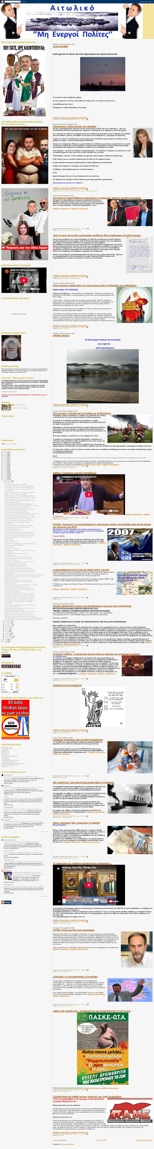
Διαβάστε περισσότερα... (61, 118)
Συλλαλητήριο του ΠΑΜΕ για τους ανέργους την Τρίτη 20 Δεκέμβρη (87, 1096)
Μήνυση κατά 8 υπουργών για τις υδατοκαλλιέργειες (19, 581)
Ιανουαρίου (8, 638)
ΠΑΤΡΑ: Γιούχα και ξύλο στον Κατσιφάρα (73, 930)
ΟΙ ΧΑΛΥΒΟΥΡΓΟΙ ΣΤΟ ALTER (13, 530)
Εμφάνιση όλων (44, 831)
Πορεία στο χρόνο (79, 190)
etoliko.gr (4, 754)
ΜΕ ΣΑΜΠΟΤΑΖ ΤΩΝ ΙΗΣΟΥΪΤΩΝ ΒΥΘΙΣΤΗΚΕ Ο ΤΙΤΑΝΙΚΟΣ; (84, 782)
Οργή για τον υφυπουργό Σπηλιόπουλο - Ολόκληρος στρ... (21, 616)
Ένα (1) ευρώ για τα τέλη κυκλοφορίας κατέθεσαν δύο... (20, 487)
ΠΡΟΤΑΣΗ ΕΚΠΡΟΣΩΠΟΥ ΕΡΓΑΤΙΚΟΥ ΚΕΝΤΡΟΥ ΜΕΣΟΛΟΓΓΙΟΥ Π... (24, 618)
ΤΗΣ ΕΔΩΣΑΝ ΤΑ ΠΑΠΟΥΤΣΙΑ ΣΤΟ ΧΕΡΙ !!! (17, 553)
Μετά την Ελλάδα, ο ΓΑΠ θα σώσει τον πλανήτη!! (18, 580)
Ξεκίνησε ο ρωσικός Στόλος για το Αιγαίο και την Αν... (19, 613)
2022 (5, 459)
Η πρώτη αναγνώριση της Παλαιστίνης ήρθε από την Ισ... (20, 535)
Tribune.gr (7, 786)
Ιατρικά (59, 777)
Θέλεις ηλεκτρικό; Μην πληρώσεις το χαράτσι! (76, 823)
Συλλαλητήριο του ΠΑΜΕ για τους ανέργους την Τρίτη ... (20, 515)
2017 (5, 468)
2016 (5, 470)
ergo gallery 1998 (6, 748)
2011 (5, 479)
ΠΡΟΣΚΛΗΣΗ (8, 603)
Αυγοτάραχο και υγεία (10, 555)
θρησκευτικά (60, 328)
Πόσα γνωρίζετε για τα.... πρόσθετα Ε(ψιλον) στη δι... (19, 558)
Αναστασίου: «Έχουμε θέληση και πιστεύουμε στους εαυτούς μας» (22, 886)
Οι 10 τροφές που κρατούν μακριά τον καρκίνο (17, 522)
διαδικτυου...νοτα (6, 766)
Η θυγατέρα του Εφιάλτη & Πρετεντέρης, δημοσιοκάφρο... (20, 595)
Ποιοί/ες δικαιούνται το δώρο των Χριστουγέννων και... (19, 499)
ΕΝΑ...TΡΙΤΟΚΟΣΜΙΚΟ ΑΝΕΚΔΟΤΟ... (15, 545)
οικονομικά (66, 190)
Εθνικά (59, 564)
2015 (5, 472)
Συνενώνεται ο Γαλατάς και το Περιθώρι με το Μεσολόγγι (82, 413)
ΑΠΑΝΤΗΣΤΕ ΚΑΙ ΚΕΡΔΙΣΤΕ (67, 685)
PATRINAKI (7, 870)
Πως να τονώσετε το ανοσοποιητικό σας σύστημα (18, 557)
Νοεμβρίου (8, 621)
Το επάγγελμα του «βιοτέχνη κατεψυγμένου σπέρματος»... (82, 863)
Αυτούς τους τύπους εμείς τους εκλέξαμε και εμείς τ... (19, 568)
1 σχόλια (83, 119)
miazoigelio (5, 757)
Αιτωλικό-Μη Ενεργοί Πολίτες (10, 760)
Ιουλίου (7, 628)
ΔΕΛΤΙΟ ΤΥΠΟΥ (9, 573)
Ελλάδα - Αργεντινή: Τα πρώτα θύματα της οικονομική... (20, 495)
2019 (5, 465)
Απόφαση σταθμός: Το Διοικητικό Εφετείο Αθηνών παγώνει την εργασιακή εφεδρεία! (96, 654)
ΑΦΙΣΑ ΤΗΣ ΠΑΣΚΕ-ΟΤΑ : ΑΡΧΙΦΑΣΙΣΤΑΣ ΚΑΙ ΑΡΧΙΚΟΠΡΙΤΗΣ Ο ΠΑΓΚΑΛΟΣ (92, 1011)
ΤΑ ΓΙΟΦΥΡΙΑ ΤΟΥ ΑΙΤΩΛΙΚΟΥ (10, 765)
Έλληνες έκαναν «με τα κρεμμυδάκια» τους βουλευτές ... (20, 608)
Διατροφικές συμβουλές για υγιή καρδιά (15, 563)
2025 (5, 454)
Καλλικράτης (65, 467)
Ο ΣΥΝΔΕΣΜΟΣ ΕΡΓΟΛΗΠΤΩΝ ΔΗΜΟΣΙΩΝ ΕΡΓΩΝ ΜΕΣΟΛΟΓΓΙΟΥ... (24, 575)
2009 (5, 641)
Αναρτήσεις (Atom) (68, 1144)
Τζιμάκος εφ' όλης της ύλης (12, 548)
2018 (5, 466)
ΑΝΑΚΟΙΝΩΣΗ (9, 523)
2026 (5, 452)
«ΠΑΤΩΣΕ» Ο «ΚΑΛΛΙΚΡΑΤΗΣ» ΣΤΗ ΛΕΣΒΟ (75, 976)
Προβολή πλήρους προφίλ (19, 408)
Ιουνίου (7, 629)
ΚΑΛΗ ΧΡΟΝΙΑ (60, 46)
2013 (5, 475)
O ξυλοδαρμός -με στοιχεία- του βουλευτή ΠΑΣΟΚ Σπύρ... (20, 550)
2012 (5, 477)
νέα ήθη (78, 278)
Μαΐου (6, 631)
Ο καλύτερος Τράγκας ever (12, 528)
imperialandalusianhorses (9, 756)
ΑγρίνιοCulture (8, 884)
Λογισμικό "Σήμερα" (11, 444)
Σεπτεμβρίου (8, 624)
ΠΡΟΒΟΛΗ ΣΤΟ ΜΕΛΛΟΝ (12, 560)
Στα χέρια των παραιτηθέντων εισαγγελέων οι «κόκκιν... (20, 486)
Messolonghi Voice (10, 840)
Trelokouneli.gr (8, 807)
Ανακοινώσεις (60, 1135)
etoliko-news (5, 753)
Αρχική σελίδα (101, 1140)
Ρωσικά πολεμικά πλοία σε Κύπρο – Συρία (16, 567)
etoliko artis (4, 750)
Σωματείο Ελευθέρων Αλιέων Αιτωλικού (13, 763)
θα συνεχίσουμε (9, 552)
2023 (5, 457)
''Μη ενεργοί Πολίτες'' (20, 405)
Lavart (6, 796)
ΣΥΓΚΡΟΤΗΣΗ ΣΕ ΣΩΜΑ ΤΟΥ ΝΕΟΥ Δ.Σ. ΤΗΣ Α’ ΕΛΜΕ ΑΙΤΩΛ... (22, 576)
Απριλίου (7, 633)
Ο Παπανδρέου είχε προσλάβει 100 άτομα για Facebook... (20, 517)
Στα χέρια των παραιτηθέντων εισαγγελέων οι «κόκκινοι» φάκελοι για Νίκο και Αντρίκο (97, 198)
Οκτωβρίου (8, 623)
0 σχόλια (83, 189)
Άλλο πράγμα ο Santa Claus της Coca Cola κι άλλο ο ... (20, 489)
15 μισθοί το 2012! (9, 547)
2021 (5, 461)
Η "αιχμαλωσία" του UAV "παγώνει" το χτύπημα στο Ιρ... (20, 562)
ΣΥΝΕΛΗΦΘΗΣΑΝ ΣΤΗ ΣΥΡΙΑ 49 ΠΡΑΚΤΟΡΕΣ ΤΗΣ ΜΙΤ (81, 570)
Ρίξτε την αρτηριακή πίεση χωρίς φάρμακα (16, 565)
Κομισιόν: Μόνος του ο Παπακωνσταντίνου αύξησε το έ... (20, 614)
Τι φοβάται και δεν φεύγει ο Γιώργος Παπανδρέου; (18, 519)
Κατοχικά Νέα (8, 775)
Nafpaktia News (9, 860)
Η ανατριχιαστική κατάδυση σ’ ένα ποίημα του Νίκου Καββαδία (21, 798)
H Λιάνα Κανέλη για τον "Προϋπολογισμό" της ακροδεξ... (20, 596)
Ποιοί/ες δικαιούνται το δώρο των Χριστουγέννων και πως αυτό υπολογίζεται (92, 606)
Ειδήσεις (59, 230)
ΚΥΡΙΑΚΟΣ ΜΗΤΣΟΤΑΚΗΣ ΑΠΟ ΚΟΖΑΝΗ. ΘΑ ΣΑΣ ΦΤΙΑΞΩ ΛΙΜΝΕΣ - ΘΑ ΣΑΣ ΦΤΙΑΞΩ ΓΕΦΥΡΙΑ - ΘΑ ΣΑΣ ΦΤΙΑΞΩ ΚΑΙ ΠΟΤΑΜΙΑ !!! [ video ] (28, 874)
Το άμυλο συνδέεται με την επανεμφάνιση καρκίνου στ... (20, 520)
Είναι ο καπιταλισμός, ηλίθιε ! (12, 591)
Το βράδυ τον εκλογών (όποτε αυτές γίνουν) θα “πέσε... (20, 570)
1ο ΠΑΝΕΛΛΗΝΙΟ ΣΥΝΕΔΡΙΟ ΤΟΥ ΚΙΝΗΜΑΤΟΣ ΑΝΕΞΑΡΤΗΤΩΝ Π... (24, 619)
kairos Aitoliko (10, 676)
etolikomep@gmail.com (9, 392)
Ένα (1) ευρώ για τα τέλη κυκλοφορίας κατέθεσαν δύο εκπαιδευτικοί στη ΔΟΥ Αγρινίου (97, 235)
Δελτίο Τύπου (60, 647)
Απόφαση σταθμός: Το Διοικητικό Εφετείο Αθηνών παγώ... (20, 500)
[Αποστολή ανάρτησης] (86, 119)
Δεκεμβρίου (8, 481)
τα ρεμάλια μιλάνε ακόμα (91, 190)
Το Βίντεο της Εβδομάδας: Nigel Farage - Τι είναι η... (19, 537)
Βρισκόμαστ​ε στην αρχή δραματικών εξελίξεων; (17, 586)
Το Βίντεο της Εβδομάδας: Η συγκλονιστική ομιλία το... (19, 588)
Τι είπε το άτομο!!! (9, 540)
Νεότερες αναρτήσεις (60, 1140)
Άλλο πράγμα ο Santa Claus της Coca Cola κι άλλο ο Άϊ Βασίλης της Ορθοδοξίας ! (95, 285)
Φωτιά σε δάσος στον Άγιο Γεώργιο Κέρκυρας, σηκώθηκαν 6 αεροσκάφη (23, 861)
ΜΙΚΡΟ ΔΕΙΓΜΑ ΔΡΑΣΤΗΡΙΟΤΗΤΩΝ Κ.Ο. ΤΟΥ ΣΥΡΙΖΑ (20, 611)
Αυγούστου (8, 626)
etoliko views (5, 751)
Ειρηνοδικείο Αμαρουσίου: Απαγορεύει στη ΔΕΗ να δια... (20, 590)
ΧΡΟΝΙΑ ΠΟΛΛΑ (61, 335)
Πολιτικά (72, 190)
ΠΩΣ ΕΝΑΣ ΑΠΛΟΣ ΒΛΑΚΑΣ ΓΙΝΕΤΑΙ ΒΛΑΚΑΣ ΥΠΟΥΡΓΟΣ (21, 585)
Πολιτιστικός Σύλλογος (8, 762)
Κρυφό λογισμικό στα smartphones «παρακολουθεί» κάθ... (20, 605)
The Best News (9, 850)
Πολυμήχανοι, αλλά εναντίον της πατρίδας (75, 126)
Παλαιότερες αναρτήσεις (145, 1140)
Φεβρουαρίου (8, 636)
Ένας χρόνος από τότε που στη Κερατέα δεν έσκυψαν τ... (20, 532)
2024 (5, 456)
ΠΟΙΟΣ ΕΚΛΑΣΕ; (9, 538)
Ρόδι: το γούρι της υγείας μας (12, 606)
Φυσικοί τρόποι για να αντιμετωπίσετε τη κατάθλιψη (18, 601)
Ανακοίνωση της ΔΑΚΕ (11, 578)
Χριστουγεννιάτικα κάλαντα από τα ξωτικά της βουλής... (19, 533)
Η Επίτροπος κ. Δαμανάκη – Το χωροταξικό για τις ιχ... (19, 598)
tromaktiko (7, 819)
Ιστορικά (66, 328)
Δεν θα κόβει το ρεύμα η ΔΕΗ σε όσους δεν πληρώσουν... (20, 593)
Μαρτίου (7, 634)
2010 (5, 640)
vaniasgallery (5, 759)
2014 (5, 473)
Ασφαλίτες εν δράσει (10, 583)
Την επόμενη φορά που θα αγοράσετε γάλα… (17, 527)
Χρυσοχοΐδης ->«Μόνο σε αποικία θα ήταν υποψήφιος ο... (20, 600)
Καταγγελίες (60, 190)
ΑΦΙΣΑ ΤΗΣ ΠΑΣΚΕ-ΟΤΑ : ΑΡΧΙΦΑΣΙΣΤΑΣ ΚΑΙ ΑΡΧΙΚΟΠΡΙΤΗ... (22, 514)
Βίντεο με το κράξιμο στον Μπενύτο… (15, 610)
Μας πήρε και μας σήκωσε (69, 278)
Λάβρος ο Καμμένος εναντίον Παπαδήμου (74, 473)
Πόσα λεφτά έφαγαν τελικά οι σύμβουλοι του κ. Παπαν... (20, 571)
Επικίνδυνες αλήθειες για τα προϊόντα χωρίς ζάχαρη (18, 525)
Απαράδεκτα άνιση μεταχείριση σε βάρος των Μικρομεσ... (20, 543)
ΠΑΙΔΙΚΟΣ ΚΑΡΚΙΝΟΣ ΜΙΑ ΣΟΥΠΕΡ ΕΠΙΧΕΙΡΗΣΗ (78, 740)
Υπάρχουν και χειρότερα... (12, 542)
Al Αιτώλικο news (6, 747)
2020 (5, 463)
